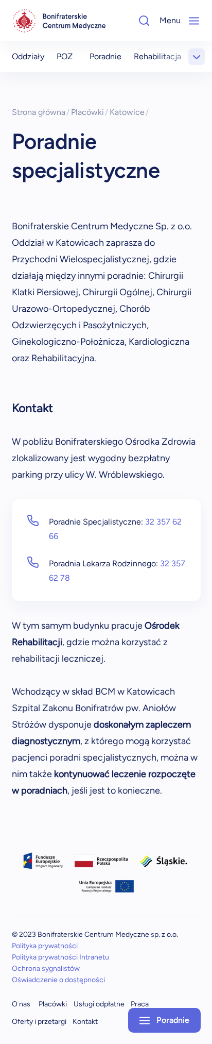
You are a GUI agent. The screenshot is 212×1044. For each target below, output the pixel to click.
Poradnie (105, 56)
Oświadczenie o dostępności (58, 979)
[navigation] (59, 20)
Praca (140, 1004)
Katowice (129, 112)
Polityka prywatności (45, 945)
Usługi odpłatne (99, 1004)
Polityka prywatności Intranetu (60, 957)
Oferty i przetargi (39, 1021)
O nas (21, 1004)
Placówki (90, 112)
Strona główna (41, 112)
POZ (65, 56)
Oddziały (28, 56)
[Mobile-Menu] (194, 20)
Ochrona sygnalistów (46, 968)
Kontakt (85, 1021)
